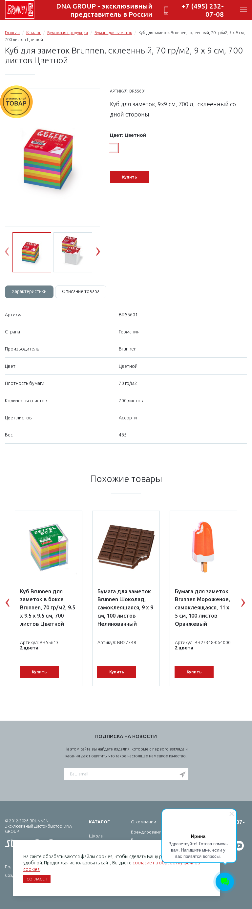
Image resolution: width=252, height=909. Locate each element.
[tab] (29, 291)
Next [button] (103, 253)
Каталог (33, 33)
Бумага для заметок (113, 33)
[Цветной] (114, 148)
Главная (12, 33)
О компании (143, 821)
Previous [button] (11, 253)
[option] (52, 158)
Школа (96, 836)
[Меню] (243, 9)
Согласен (37, 879)
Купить (129, 177)
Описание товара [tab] (80, 291)
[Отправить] (182, 774)
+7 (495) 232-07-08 (202, 10)
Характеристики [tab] (29, 291)
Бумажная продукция (67, 33)
